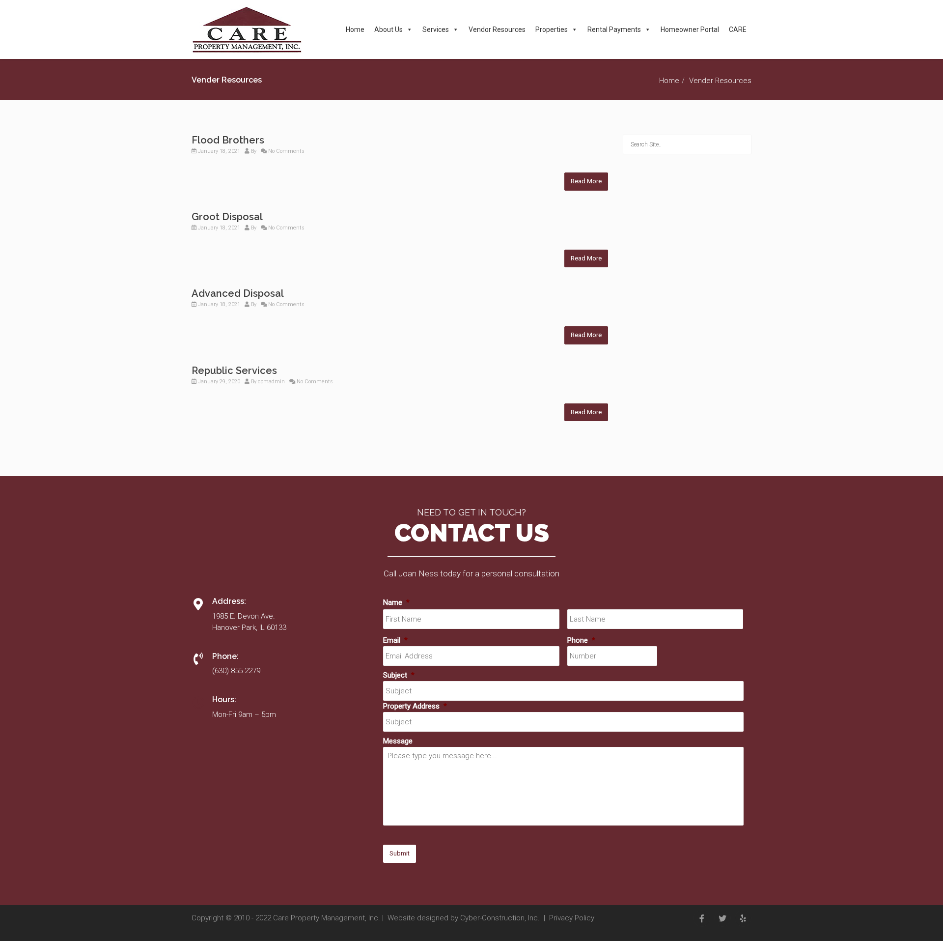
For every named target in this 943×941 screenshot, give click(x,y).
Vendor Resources (497, 29)
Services (435, 29)
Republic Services (234, 370)
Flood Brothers (228, 140)
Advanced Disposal (238, 293)
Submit (399, 853)
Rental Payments (614, 29)
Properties (551, 29)
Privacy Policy (571, 917)
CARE (738, 29)
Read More (586, 181)
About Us (388, 29)
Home (355, 29)
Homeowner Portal (690, 29)
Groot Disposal (227, 217)
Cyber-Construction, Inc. (500, 917)
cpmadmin (271, 381)
